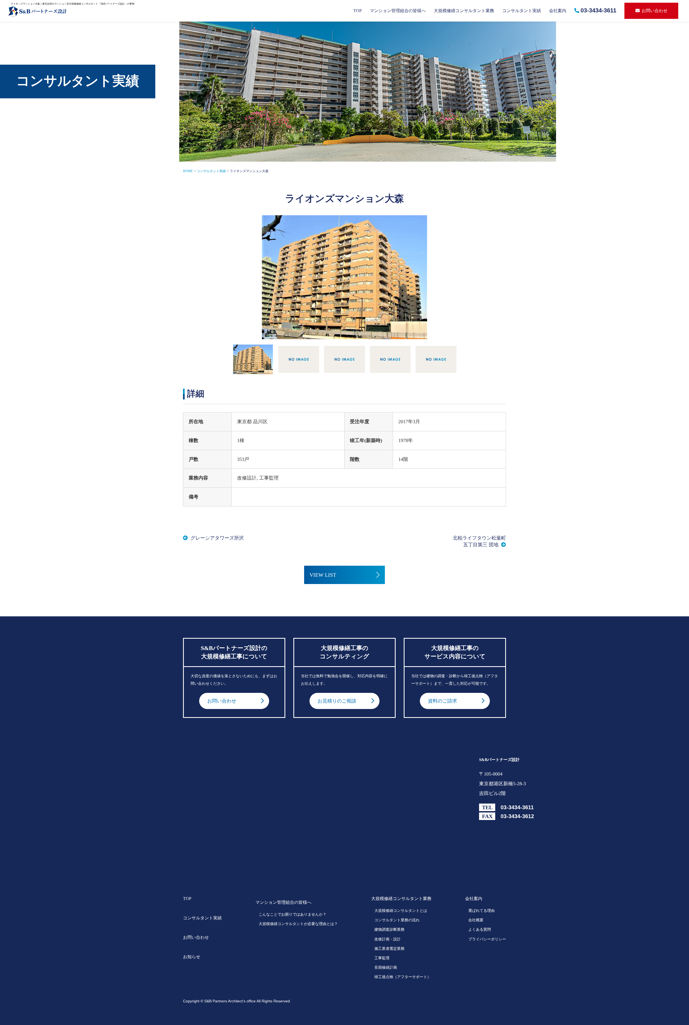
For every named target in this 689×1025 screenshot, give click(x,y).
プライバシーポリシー (487, 939)
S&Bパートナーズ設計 (499, 760)
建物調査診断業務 (389, 929)
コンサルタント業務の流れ (397, 920)
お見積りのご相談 (337, 701)
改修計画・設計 (387, 939)
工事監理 (381, 958)
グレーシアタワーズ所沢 (217, 538)
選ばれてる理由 (481, 911)
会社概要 (475, 920)
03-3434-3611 (598, 10)
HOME (188, 171)
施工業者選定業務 (389, 949)
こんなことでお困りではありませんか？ (292, 914)
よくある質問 (479, 929)
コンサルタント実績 (521, 10)
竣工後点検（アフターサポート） (402, 977)
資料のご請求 (442, 701)
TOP (357, 10)
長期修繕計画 (385, 967)
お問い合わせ (654, 10)
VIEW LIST (323, 575)
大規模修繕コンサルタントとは (400, 911)
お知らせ (191, 956)
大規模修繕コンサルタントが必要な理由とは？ (298, 924)
